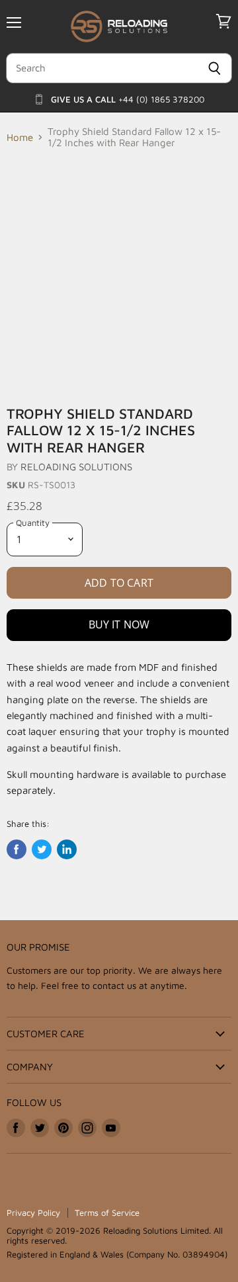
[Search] (214, 68)
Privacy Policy (33, 1212)
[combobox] (101, 68)
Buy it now (119, 624)
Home (20, 137)
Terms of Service (107, 1212)
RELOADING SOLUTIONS (76, 466)
